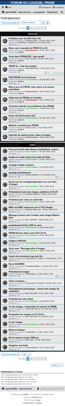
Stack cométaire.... (18, 281)
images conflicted (17, 241)
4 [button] (38, 28)
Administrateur (31, 50)
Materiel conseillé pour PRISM (23, 125)
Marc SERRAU (31, 220)
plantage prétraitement (20, 172)
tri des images (16, 322)
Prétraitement (10, 18)
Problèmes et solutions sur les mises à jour (34, 42)
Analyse (21, 52)
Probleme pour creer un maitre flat (25, 199)
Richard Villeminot (32, 175)
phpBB (25, 394)
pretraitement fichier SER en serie (25, 225)
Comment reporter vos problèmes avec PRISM (31, 106)
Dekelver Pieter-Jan (33, 210)
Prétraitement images (19, 272)
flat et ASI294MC (17, 264)
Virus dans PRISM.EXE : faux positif (26, 56)
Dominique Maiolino (32, 266)
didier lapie (29, 340)
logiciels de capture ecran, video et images (30, 135)
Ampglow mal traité (18, 345)
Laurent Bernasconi (32, 309)
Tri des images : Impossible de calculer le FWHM (32, 306)
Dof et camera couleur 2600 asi (24, 337)
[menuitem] (8, 7)
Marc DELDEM (31, 293)
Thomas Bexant (31, 347)
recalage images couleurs (21, 165)
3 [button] (34, 28)
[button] (45, 28)
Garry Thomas (31, 59)
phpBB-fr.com (37, 397)
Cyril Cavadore (31, 79)
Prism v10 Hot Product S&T (22, 116)
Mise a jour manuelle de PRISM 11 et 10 (28, 48)
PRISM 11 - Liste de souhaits (23, 66)
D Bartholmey (30, 274)
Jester (38, 400)
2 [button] (31, 28)
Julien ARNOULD (32, 68)
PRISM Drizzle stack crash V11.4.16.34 (27, 233)
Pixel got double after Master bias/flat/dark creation (34, 149)
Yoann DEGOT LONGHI (34, 258)
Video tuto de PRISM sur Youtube (25, 98)
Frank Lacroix (30, 127)
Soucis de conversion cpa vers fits (25, 256)
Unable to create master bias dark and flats (29, 157)
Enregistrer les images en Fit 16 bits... (27, 314)
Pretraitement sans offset (21, 299)
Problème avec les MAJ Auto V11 (25, 38)
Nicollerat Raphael (32, 194)
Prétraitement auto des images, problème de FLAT (33, 192)
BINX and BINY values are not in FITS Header (31, 207)
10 (62, 73)
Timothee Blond (31, 41)
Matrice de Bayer (17, 330)
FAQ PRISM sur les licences (22, 77)
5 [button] (41, 28)
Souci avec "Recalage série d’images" (27, 248)
